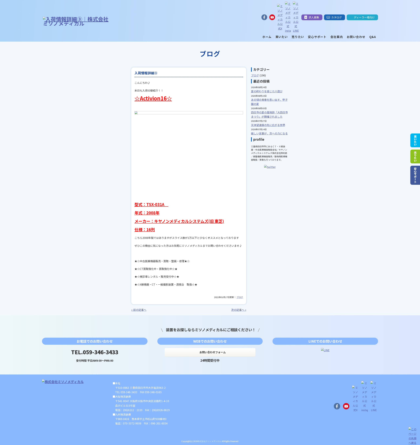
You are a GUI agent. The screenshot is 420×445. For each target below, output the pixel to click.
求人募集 (314, 17)
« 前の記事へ (138, 310)
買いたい (415, 140)
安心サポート (415, 175)
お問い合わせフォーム (213, 352)
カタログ (336, 17)
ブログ (240, 297)
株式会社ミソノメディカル (209, 441)
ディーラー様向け (364, 17)
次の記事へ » (238, 310)
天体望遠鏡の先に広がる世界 (268, 125)
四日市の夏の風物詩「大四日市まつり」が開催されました (269, 114)
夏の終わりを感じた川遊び (267, 91)
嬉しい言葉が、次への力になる (269, 133)
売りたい (415, 156)
